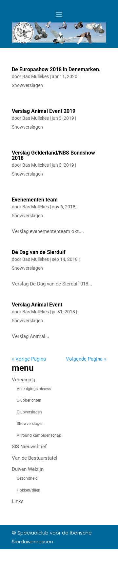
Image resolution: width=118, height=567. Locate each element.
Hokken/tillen (28, 490)
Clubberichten (29, 400)
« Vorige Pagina (29, 359)
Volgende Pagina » (86, 359)
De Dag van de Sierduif (39, 252)
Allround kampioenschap (39, 435)
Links (18, 501)
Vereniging (23, 380)
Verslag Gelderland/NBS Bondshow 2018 (53, 155)
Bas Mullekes (35, 76)
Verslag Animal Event (37, 305)
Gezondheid (27, 478)
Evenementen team (35, 200)
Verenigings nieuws (34, 389)
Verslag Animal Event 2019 (43, 111)
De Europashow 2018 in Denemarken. (56, 69)
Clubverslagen (29, 412)
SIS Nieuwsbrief (29, 447)
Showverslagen (27, 85)
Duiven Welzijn (28, 469)
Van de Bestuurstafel (34, 458)
